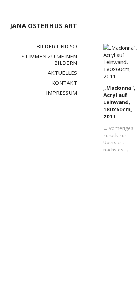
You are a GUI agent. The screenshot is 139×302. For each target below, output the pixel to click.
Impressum (61, 92)
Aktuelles (62, 72)
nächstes (116, 149)
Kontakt (64, 82)
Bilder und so (56, 46)
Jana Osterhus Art (43, 25)
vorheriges (118, 128)
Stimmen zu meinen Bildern (49, 59)
